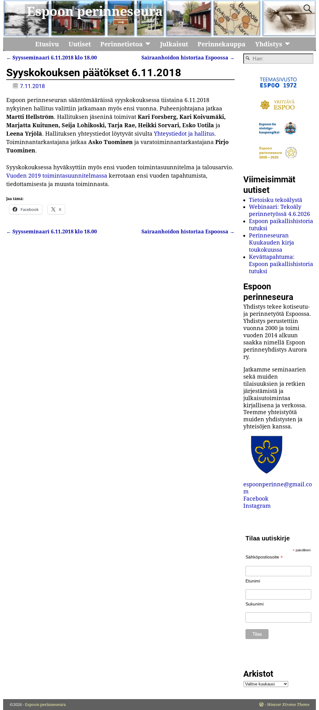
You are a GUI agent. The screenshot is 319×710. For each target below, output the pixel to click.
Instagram (257, 505)
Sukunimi (254, 603)
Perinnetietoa (121, 44)
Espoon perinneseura (95, 11)
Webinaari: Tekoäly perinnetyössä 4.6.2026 (279, 210)
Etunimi (252, 580)
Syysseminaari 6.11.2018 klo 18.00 (51, 58)
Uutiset (80, 44)
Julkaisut (174, 44)
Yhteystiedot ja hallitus (184, 133)
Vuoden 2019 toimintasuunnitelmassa (56, 175)
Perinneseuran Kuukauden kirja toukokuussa (271, 242)
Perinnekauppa (221, 44)
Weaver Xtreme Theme (288, 704)
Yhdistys (268, 44)
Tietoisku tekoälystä (275, 200)
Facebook (256, 498)
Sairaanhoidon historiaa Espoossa (188, 58)
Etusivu (47, 44)
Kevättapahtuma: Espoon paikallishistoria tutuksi (281, 264)
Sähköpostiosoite (264, 557)
